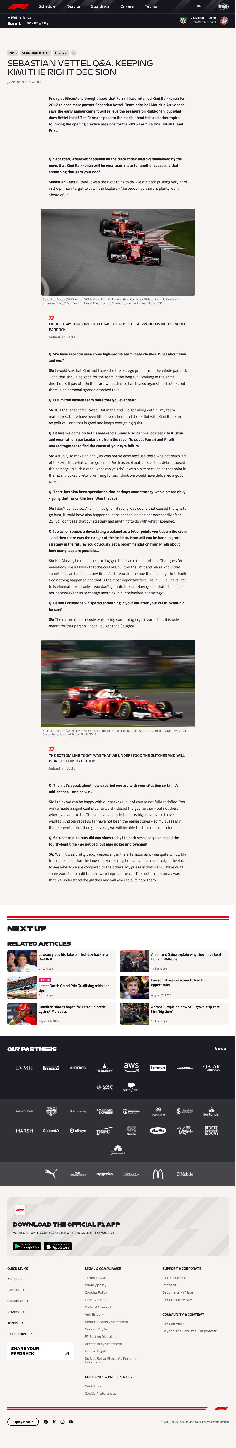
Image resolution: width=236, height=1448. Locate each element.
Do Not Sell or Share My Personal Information (110, 1361)
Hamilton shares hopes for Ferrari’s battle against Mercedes (72, 1009)
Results (73, 6)
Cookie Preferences (99, 1393)
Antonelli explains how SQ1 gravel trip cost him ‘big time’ (184, 1009)
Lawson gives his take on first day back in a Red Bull (73, 957)
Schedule (47, 6)
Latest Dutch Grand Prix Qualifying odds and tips (74, 988)
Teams (151, 6)
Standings (100, 6)
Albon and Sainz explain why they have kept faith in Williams (185, 957)
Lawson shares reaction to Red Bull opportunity (178, 982)
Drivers (127, 6)
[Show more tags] (74, 53)
